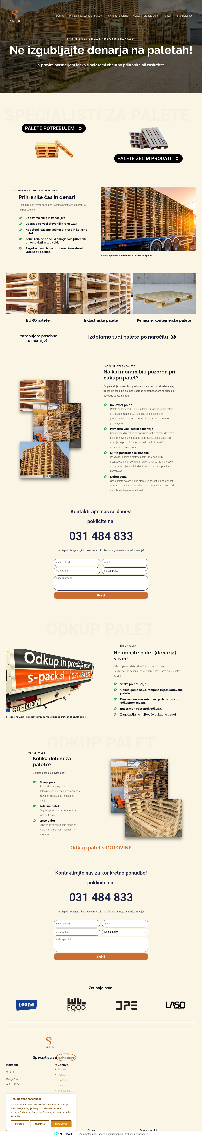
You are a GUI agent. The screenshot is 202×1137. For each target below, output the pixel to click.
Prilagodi (19, 1124)
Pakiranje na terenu (117, 15)
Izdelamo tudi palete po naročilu (128, 337)
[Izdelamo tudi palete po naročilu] (173, 337)
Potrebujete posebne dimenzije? (37, 338)
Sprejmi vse (61, 1124)
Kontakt (167, 15)
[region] (41, 1112)
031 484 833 (101, 536)
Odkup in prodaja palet (145, 15)
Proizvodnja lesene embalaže (85, 15)
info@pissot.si (185, 15)
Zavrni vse (40, 1124)
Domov (60, 15)
